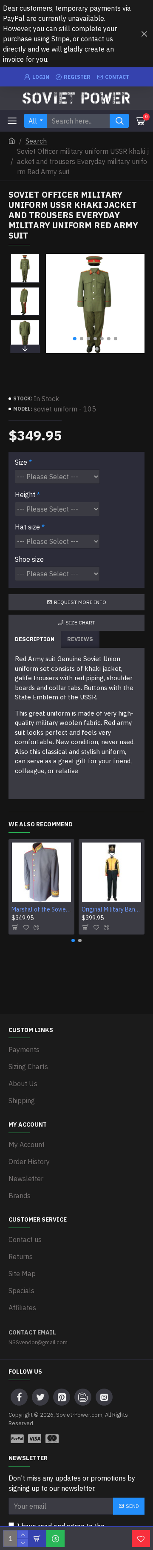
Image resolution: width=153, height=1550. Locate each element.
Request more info (80, 602)
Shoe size (29, 559)
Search (36, 141)
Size (21, 462)
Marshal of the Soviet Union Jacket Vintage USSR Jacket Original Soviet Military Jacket (41, 909)
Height (25, 494)
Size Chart (80, 622)
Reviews (80, 639)
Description (34, 639)
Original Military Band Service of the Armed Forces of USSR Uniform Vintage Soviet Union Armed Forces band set (112, 909)
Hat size (27, 527)
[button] (74, 338)
